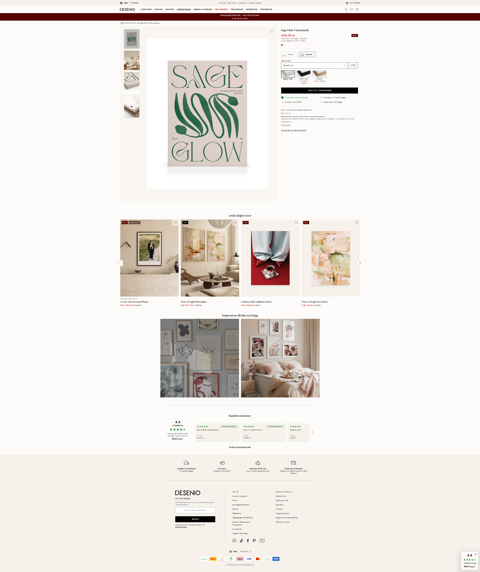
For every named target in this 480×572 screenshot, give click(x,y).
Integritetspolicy (283, 513)
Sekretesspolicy (181, 527)
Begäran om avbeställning (287, 518)
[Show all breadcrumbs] (122, 23)
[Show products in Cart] (357, 10)
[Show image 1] (132, 39)
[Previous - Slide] (279, 77)
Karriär (235, 509)
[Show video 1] (132, 107)
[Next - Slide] (360, 77)
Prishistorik (285, 125)
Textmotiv (132, 23)
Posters (170, 9)
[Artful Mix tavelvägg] (199, 358)
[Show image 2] (132, 60)
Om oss (235, 492)
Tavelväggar (236, 9)
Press (234, 500)
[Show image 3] (132, 83)
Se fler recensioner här (240, 447)
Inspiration (251, 9)
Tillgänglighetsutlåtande (242, 518)
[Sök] (346, 9)
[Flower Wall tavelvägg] (280, 358)
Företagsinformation (241, 505)
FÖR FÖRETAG (266, 9)
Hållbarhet (236, 513)
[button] (353, 66)
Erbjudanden (221, 9)
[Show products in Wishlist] (351, 10)
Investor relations (239, 496)
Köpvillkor (280, 505)
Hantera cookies (283, 522)
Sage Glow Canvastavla (149, 23)
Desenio (247, 565)
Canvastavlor (184, 9)
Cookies (279, 509)
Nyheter (158, 9)
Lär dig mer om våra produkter (293, 130)
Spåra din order (282, 500)
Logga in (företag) (240, 533)
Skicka (195, 519)
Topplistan (146, 9)
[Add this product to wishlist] (272, 31)
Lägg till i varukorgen (319, 90)
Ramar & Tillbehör (203, 9)
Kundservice (281, 496)
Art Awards (237, 529)
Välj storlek (286, 61)
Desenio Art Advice (284, 492)
